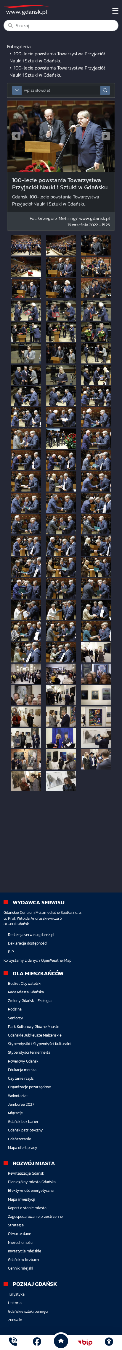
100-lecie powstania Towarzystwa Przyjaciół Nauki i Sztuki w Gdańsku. (57, 57)
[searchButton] (105, 90)
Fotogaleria (19, 46)
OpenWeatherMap (56, 960)
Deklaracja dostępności (27, 943)
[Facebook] (37, 1342)
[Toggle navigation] (115, 10)
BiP (11, 952)
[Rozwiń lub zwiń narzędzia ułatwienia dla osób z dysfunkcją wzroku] (109, 1342)
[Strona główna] (13, 1342)
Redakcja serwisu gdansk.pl (31, 934)
